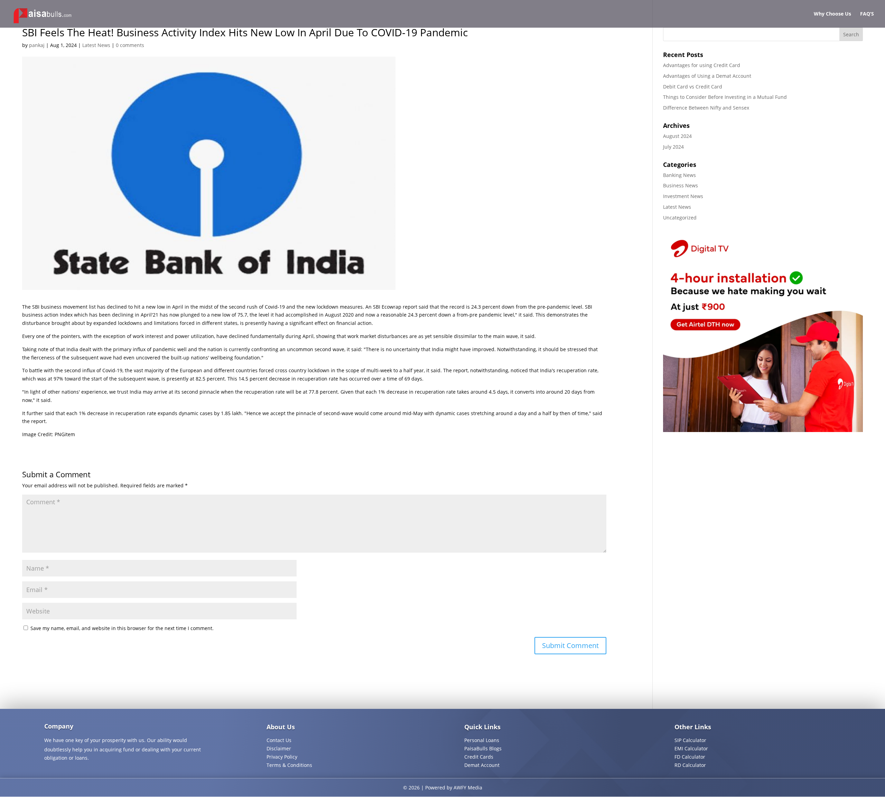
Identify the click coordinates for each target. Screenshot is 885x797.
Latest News (96, 45)
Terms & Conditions (289, 765)
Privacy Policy (282, 756)
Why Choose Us (832, 14)
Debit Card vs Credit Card (692, 86)
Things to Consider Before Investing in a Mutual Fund (725, 97)
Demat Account (482, 765)
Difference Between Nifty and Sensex (706, 107)
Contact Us (279, 740)
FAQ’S (867, 14)
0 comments (130, 45)
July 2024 (673, 146)
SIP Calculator (690, 740)
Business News (680, 185)
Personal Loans (481, 740)
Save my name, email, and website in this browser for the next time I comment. (122, 628)
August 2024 (677, 136)
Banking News (679, 175)
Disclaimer (279, 748)
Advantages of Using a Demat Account (707, 76)
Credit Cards (478, 756)
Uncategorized (680, 217)
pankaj (37, 45)
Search (851, 34)
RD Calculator (690, 765)
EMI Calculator (691, 748)
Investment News (683, 196)
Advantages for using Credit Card (701, 65)
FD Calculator (689, 756)
